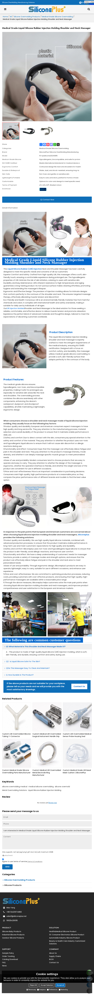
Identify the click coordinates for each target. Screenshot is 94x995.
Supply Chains (55, 956)
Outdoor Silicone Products (13, 938)
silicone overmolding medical (14, 786)
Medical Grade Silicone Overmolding (57, 16)
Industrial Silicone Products (13, 935)
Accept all (60, 985)
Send (7, 867)
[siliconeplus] (24, 614)
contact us (79, 686)
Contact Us (54, 962)
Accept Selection (47, 985)
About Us (53, 953)
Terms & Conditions (35, 861)
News (4, 966)
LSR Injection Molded (15, 308)
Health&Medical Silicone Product (62, 931)
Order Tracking (8, 956)
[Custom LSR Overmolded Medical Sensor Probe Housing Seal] (77, 716)
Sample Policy (8, 953)
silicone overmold (62, 786)
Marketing (64, 989)
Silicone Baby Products (11, 931)
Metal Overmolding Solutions (14, 790)
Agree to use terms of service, (22, 861)
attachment (9, 855)
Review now (52, 803)
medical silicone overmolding (41, 786)
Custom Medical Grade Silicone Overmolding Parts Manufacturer (16, 771)
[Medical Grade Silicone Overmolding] (43, 189)
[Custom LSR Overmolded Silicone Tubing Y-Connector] (16, 716)
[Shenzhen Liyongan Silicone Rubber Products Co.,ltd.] (47, 9)
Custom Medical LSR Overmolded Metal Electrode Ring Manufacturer (46, 772)
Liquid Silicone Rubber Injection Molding (44, 790)
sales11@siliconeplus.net (16, 916)
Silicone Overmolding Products (27, 16)
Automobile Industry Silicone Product (64, 938)
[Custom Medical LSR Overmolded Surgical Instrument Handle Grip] (47, 716)
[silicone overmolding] (70, 614)
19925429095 (12, 920)
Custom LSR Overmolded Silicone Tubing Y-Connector (16, 735)
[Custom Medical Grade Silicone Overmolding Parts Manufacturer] (16, 753)
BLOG (51, 959)
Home (5, 16)
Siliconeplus (83, 534)
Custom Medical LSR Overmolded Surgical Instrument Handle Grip (46, 735)
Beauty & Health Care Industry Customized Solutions (67, 942)
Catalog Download (10, 959)
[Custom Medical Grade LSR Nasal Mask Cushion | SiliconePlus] (77, 753)
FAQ (4, 962)
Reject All (33, 985)
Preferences (53, 989)
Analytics (42, 989)
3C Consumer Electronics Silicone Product (66, 935)
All (11, 16)
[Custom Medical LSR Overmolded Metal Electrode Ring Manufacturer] (47, 753)
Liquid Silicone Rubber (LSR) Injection (24, 269)
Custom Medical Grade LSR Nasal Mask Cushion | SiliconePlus (77, 771)
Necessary (32, 989)
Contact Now (48, 199)
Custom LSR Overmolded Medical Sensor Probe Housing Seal (77, 735)
